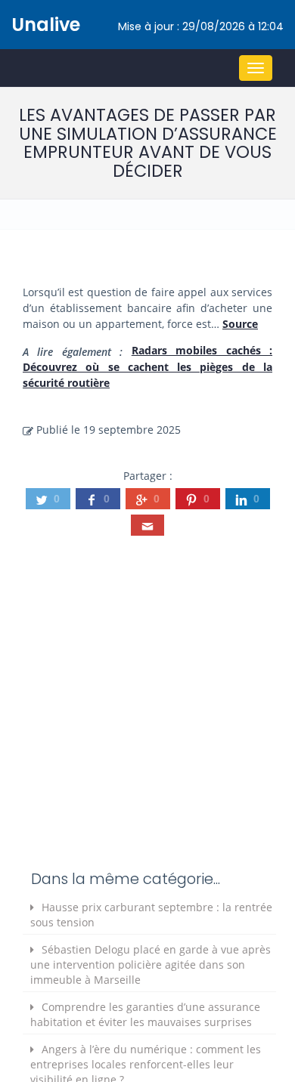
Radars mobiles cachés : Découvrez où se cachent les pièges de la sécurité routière (147, 367)
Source (240, 324)
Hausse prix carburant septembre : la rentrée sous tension (151, 914)
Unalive (45, 24)
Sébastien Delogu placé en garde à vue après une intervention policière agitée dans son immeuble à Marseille (150, 964)
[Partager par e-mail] (147, 525)
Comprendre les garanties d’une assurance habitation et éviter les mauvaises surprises (145, 1014)
